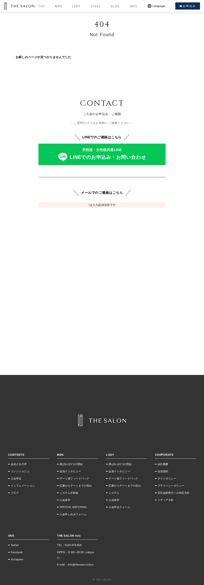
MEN (58, 6)
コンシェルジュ (20, 471)
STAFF (96, 6)
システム (114, 492)
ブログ (15, 492)
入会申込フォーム (119, 507)
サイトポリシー (167, 478)
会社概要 (163, 464)
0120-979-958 (73, 545)
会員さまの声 (19, 464)
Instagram (17, 559)
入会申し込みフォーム (73, 514)
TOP (41, 6)
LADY (76, 6)
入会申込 (16, 478)
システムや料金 (69, 492)
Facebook (17, 552)
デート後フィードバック (74, 478)
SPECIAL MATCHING (73, 507)
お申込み (189, 6)
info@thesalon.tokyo (80, 564)
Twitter (15, 545)
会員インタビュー (70, 471)
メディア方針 (166, 499)
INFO (133, 6)
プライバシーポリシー (171, 485)
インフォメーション (23, 485)
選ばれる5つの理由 (71, 464)
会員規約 (163, 471)
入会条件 (65, 499)
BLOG (115, 6)
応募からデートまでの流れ (76, 485)
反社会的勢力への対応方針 (174, 492)
